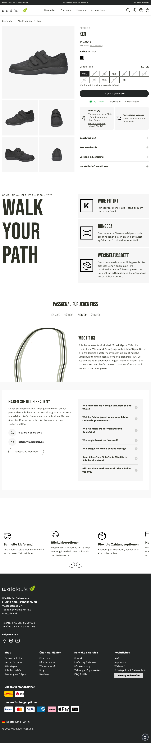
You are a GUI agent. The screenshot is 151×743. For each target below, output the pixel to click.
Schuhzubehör (12, 670)
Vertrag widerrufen (128, 675)
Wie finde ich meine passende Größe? (99, 85)
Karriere (44, 674)
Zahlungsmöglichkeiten (87, 670)
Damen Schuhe (13, 658)
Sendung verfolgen (15, 674)
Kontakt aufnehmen (26, 451)
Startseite (7, 21)
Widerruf (119, 666)
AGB (116, 658)
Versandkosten (96, 45)
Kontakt (78, 658)
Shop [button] (7, 652)
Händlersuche (47, 662)
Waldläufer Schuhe (22, 728)
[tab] (55, 315)
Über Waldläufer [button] (50, 652)
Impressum (120, 662)
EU (142, 66)
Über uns (44, 658)
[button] (145, 737)
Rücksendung (82, 666)
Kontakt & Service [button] (86, 652)
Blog (41, 670)
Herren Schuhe (13, 662)
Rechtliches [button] (122, 652)
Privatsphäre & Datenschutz (130, 670)
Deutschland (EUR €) (18, 721)
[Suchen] (128, 10)
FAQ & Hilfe (80, 674)
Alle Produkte (25, 21)
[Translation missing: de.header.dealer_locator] (135, 10)
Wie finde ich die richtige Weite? (96, 124)
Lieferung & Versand (85, 662)
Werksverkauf (47, 666)
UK (147, 66)
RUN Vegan (10, 666)
